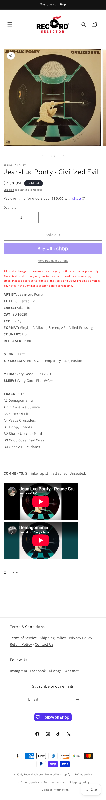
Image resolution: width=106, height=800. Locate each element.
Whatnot (72, 670)
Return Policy (21, 644)
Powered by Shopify (57, 774)
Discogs (55, 670)
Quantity (10, 207)
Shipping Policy (53, 637)
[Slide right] (63, 156)
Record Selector (34, 774)
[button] (9, 24)
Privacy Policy (80, 637)
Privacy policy (30, 782)
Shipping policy (79, 782)
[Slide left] (42, 156)
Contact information (55, 789)
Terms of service (54, 782)
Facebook (38, 670)
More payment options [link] (53, 260)
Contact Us (44, 644)
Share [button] (13, 572)
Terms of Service (23, 637)
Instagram (19, 670)
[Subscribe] (77, 699)
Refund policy (83, 774)
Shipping (9, 189)
